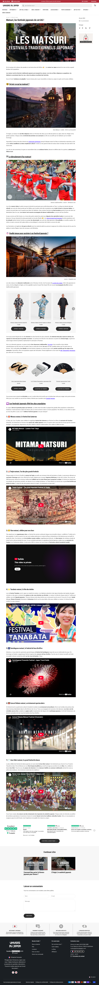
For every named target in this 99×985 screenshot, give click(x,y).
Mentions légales (30, 982)
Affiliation (54, 951)
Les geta (50, 344)
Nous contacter (36, 944)
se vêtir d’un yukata (57, 283)
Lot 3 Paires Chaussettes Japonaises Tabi (41, 381)
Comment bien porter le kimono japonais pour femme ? (34, 873)
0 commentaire (85, 21)
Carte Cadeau (55, 946)
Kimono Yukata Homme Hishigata (63, 322)
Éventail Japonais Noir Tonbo (63, 381)
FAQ (33, 946)
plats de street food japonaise (54, 218)
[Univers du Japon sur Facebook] (13, 972)
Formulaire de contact (78, 956)
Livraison (34, 949)
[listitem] (79, 28)
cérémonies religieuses (34, 141)
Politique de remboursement (56, 982)
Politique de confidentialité (42, 982)
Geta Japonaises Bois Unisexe (18, 381)
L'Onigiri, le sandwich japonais (61, 872)
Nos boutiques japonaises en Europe (12, 982)
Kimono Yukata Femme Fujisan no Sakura (41, 322)
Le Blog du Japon (14, 17)
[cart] (95, 5)
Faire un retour (35, 951)
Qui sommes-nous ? (57, 944)
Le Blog (54, 949)
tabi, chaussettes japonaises (67, 350)
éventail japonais (50, 398)
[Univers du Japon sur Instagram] (16, 972)
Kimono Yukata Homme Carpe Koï (19, 322)
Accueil (7, 17)
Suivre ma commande (37, 954)
